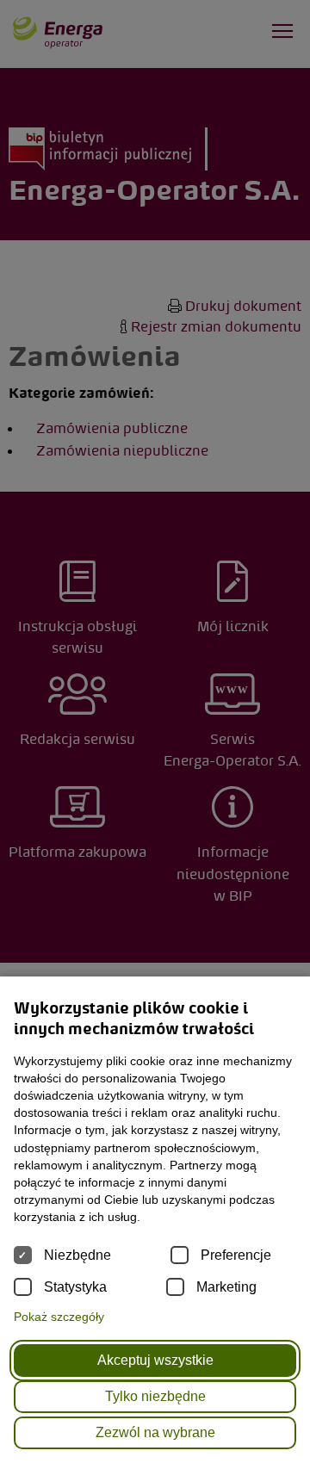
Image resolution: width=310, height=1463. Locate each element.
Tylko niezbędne (155, 1396)
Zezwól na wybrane (155, 1432)
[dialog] (155, 731)
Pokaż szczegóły (59, 1317)
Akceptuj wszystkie (155, 1360)
